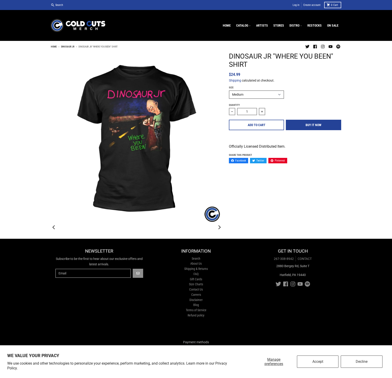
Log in (296, 5)
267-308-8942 (284, 259)
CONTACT (305, 259)
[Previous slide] (54, 227)
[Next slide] (219, 227)
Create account (312, 5)
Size (231, 87)
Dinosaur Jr (67, 46)
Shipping (235, 80)
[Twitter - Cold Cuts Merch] (307, 47)
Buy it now (313, 125)
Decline (362, 361)
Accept (317, 361)
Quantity (234, 105)
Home (54, 46)
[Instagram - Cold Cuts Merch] (323, 47)
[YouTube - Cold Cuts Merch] (330, 47)
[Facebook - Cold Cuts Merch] (315, 47)
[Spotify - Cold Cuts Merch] (338, 47)
